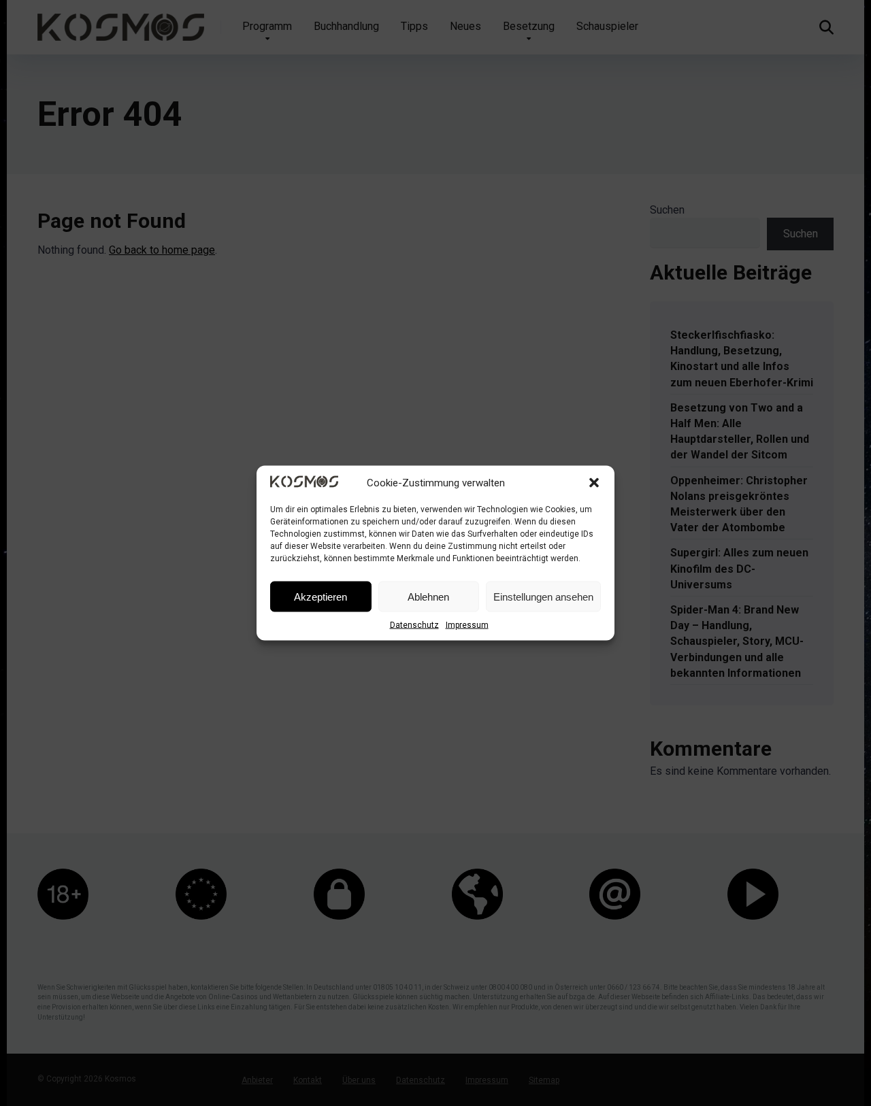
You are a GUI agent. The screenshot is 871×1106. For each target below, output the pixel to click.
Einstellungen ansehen (543, 596)
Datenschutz (414, 625)
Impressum (467, 625)
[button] (594, 483)
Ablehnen (428, 596)
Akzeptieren (320, 596)
